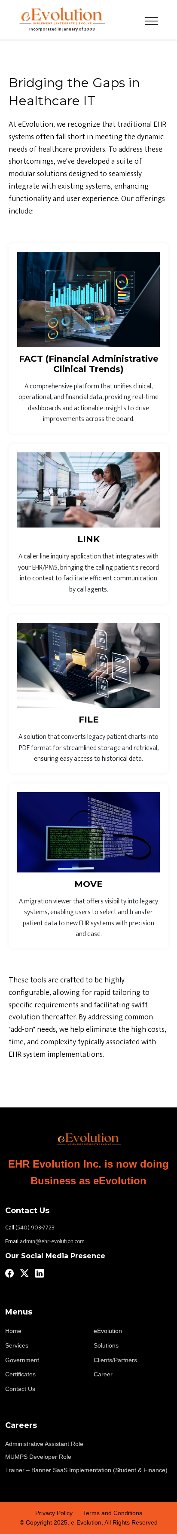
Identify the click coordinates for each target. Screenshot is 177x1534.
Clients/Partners (115, 1360)
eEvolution (108, 1330)
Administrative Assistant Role (44, 1443)
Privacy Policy (54, 1513)
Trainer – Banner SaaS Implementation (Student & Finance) (86, 1470)
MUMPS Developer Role (38, 1456)
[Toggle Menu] (151, 20)
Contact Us (20, 1388)
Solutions (106, 1345)
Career (103, 1374)
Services (16, 1345)
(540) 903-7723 (35, 1227)
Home (13, 1330)
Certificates (20, 1374)
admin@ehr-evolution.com (52, 1241)
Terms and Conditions (112, 1513)
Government (22, 1360)
